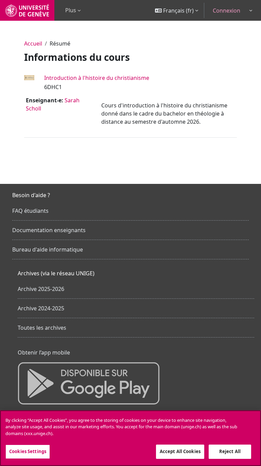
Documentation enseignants (49, 230)
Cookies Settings (27, 451)
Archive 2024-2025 (41, 308)
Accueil (33, 43)
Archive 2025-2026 (41, 289)
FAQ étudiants (30, 210)
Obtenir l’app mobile (44, 352)
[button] (177, 10)
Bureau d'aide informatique (47, 249)
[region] (130, 438)
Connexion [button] (226, 10)
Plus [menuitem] (70, 10)
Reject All (230, 451)
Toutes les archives (42, 327)
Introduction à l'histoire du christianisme (96, 78)
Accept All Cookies (180, 451)
